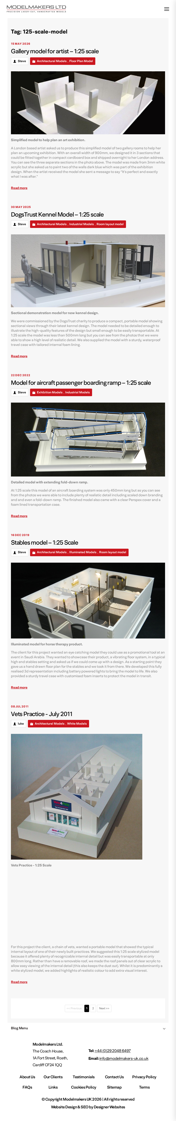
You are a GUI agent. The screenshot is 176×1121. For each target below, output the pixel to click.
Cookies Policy (83, 1087)
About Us (27, 1077)
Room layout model (110, 224)
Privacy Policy (144, 1077)
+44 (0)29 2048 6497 (113, 1051)
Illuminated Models (82, 552)
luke (21, 723)
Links (53, 1087)
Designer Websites (109, 1107)
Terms (144, 1087)
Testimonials (84, 1077)
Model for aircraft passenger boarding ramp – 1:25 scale (81, 383)
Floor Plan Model (81, 61)
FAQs (27, 1087)
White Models (77, 723)
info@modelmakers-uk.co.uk (124, 1058)
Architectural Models (52, 61)
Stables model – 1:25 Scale (44, 543)
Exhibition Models (49, 392)
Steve (22, 61)
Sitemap (114, 1087)
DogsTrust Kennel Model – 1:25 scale (57, 214)
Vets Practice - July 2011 (41, 714)
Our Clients (53, 1077)
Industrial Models (81, 224)
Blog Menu (19, 1028)
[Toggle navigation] (166, 9)
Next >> (104, 1008)
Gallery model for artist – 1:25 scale (55, 51)
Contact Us (114, 1077)
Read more (19, 188)
